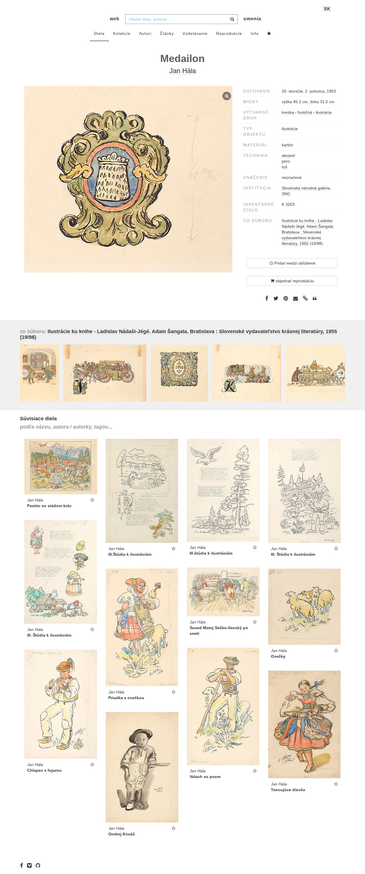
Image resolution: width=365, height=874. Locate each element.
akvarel (288, 155)
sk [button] (327, 8)
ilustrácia (290, 128)
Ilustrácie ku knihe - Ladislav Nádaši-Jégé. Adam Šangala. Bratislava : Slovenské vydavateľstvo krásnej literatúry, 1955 (308, 232)
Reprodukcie (229, 33)
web (114, 18)
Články (167, 33)
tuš (284, 167)
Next (340, 373)
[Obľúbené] (269, 33)
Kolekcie (122, 33)
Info (255, 33)
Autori (145, 33)
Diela (99, 33)
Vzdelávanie (195, 33)
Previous (24, 373)
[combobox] (181, 19)
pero (286, 161)
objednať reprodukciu (294, 281)
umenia (252, 18)
